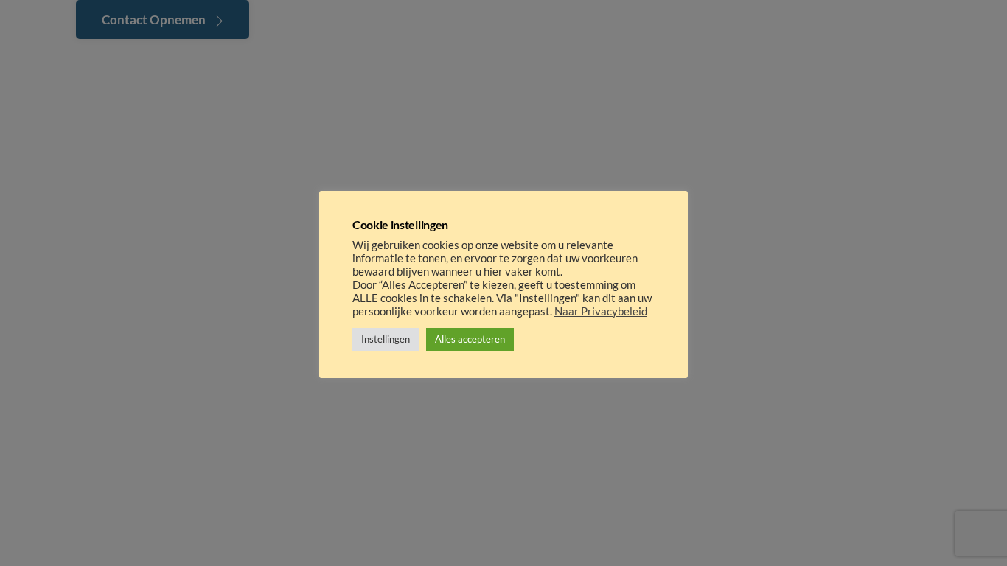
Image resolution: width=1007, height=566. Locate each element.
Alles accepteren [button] (470, 339)
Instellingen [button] (385, 339)
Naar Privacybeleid (600, 311)
